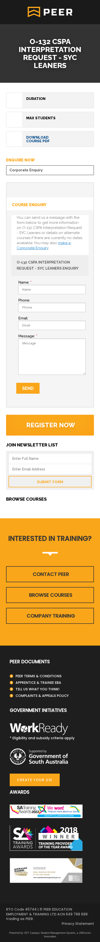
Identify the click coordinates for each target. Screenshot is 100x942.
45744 (31, 909)
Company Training (51, 615)
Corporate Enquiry (26, 170)
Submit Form (50, 482)
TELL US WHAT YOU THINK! (37, 689)
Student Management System (58, 932)
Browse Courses (50, 595)
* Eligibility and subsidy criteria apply (42, 738)
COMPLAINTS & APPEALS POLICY (42, 695)
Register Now (50, 425)
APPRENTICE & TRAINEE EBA (38, 682)
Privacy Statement (78, 923)
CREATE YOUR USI (34, 779)
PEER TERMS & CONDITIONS (38, 676)
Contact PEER (51, 574)
